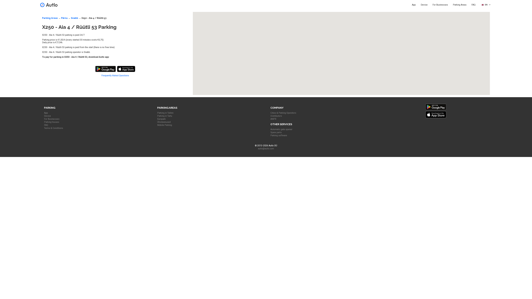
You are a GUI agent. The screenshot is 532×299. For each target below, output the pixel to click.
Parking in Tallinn (165, 113)
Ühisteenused (164, 122)
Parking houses (51, 122)
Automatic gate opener (281, 129)
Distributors (276, 116)
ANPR (273, 119)
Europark (161, 119)
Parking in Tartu (164, 116)
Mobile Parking (164, 125)
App (414, 4)
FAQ (473, 4)
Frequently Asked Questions (115, 75)
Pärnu (64, 18)
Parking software (278, 135)
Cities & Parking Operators (283, 113)
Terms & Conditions (53, 128)
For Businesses (440, 4)
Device (424, 4)
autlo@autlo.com (266, 148)
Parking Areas (459, 4)
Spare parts (276, 132)
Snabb (74, 18)
